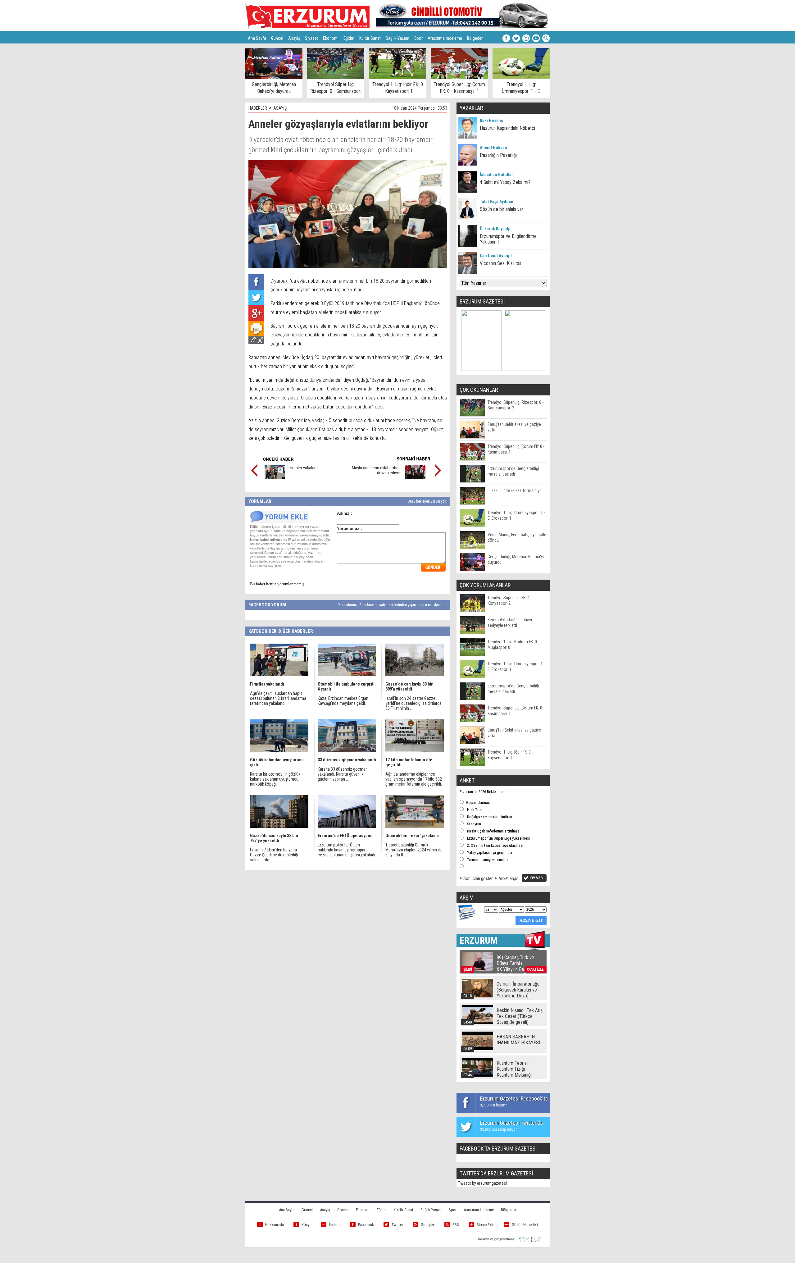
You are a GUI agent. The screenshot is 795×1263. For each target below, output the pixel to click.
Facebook (366, 1224)
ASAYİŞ (280, 108)
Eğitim (348, 38)
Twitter (397, 1224)
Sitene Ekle (485, 1224)
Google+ (428, 1224)
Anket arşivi (508, 878)
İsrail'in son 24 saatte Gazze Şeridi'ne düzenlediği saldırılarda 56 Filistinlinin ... (413, 703)
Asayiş (294, 38)
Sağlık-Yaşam (397, 38)
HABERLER (257, 108)
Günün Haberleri (525, 1224)
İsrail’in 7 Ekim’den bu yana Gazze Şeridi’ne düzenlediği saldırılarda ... (274, 854)
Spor (418, 38)
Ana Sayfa (257, 38)
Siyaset (311, 38)
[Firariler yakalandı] (275, 477)
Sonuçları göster (478, 878)
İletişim (334, 1224)
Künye (306, 1224)
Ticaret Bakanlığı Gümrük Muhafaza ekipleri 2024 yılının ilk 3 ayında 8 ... (413, 849)
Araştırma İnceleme (445, 38)
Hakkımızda (274, 1224)
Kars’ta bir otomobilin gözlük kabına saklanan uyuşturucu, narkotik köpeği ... (275, 779)
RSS (455, 1224)
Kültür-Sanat (370, 38)
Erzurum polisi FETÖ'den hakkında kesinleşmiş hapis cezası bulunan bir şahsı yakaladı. (347, 849)
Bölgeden (475, 38)
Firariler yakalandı (304, 467)
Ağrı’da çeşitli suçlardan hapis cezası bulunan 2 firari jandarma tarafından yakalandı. (278, 698)
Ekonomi (330, 38)
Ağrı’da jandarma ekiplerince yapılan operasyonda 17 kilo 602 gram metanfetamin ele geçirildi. (413, 779)
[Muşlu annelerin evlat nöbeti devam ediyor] (415, 477)
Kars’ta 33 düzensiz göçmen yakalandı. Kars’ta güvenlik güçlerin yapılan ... (343, 774)
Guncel (277, 38)
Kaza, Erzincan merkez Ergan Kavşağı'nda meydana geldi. (343, 701)
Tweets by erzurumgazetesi (482, 1183)
